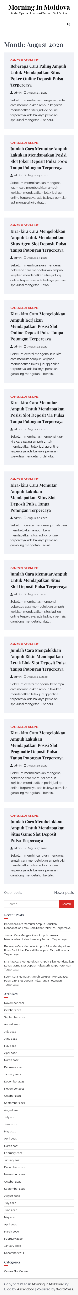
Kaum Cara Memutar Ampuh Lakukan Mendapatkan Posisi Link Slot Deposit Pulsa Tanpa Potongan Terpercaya (36, 980)
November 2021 (14, 1088)
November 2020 (14, 1174)
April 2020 (10, 1224)
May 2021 (10, 1131)
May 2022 (10, 1045)
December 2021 (14, 1081)
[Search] (69, 24)
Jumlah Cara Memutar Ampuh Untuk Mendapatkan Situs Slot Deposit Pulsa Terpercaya (38, 580)
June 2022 (10, 1038)
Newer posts (64, 893)
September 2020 (14, 1188)
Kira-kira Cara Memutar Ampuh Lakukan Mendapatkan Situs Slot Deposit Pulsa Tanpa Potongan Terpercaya (33, 497)
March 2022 (11, 1060)
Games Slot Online (24, 60)
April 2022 (10, 1052)
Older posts (13, 893)
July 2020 (10, 1203)
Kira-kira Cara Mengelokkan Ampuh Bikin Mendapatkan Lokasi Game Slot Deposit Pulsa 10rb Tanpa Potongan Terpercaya (39, 965)
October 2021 (12, 1095)
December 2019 (14, 1252)
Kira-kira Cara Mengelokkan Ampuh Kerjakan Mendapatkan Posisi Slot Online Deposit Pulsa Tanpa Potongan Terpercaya (37, 326)
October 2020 (12, 1181)
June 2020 (10, 1210)
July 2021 (10, 1117)
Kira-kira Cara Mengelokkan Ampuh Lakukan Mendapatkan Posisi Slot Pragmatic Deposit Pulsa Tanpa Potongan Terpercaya (37, 745)
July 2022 (10, 1031)
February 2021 (13, 1153)
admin (18, 92)
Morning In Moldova (39, 7)
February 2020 (13, 1238)
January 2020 (12, 1245)
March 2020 (11, 1231)
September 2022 (14, 1017)
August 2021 (12, 1110)
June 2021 (10, 1124)
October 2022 (12, 1010)
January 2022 (12, 1074)
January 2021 (12, 1160)
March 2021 (11, 1145)
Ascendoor (25, 1289)
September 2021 (14, 1102)
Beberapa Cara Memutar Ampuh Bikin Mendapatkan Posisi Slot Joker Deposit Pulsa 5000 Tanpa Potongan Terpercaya (37, 950)
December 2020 (14, 1167)
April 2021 (10, 1138)
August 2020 (12, 1195)
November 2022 (14, 1003)
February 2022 (13, 1067)
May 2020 (10, 1217)
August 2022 (12, 1024)
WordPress (64, 1289)
